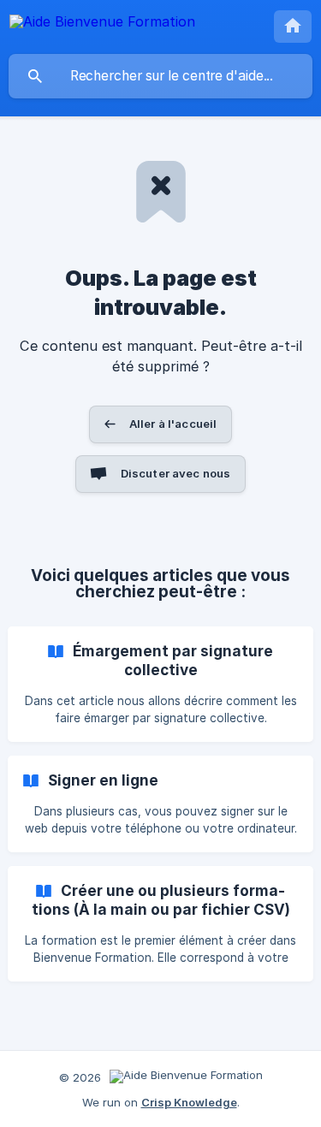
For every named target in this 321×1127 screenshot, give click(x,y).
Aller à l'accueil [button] (173, 423)
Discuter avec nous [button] (176, 473)
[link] (160, 684)
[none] (102, 24)
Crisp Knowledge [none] (189, 1102)
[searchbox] (160, 76)
